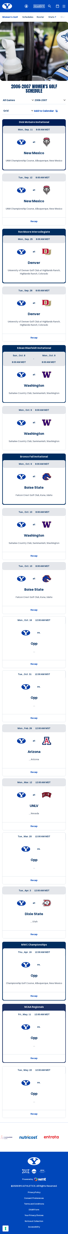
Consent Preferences (34, 1198)
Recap (34, 221)
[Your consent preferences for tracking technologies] (6, 1228)
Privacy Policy (34, 1192)
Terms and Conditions (34, 1204)
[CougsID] (26, 6)
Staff (63, 17)
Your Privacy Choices (34, 1215)
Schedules (27, 17)
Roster (40, 17)
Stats (51, 17)
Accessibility (34, 1226)
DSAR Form (34, 1209)
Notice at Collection (34, 1221)
